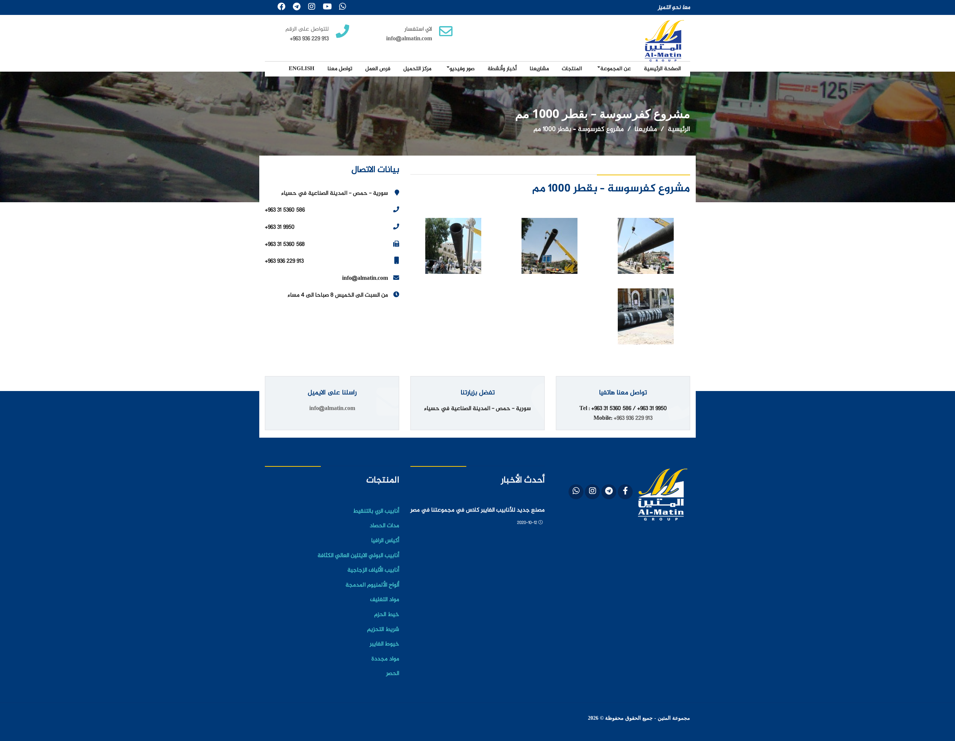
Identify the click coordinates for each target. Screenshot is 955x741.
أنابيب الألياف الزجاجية (373, 570)
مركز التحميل (417, 69)
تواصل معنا (340, 69)
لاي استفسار (418, 29)
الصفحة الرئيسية (662, 69)
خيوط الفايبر (384, 644)
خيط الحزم (386, 615)
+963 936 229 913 (633, 418)
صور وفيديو (462, 69)
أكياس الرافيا (385, 541)
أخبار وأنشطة (502, 69)
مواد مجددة (385, 659)
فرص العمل (377, 69)
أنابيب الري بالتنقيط (376, 511)
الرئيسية (679, 129)
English (301, 69)
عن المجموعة (615, 69)
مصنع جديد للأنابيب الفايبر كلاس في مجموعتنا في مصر (477, 510)
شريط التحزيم (383, 630)
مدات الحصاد (384, 526)
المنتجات (572, 69)
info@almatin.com (409, 39)
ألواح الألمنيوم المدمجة (372, 585)
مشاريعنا (539, 69)
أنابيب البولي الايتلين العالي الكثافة (358, 556)
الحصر (392, 674)
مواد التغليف (384, 600)
